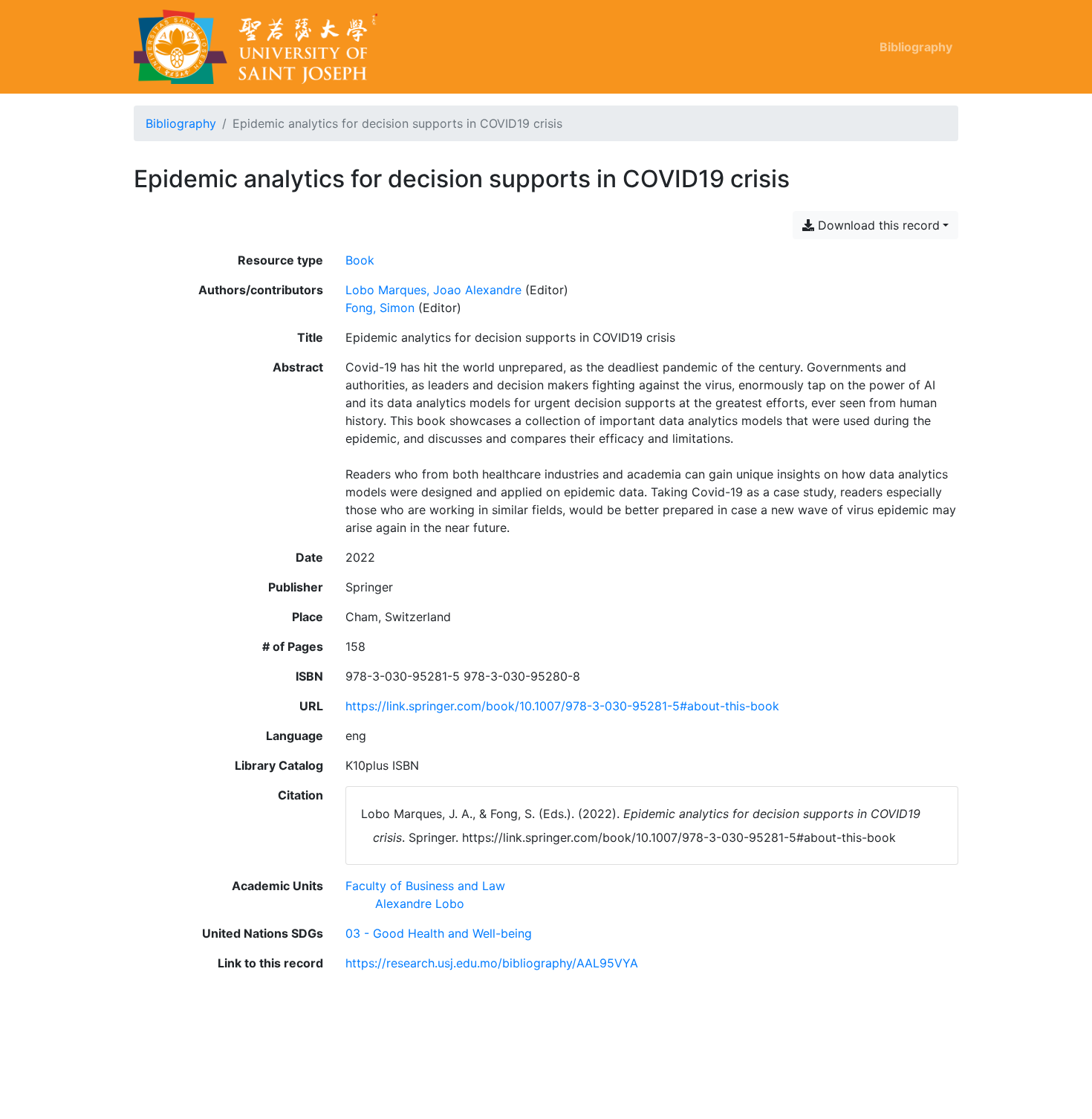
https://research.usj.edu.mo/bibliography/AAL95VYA (491, 963)
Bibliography (916, 46)
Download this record (877, 225)
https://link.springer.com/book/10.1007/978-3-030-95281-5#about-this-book (562, 705)
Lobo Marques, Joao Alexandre (433, 289)
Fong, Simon (380, 307)
